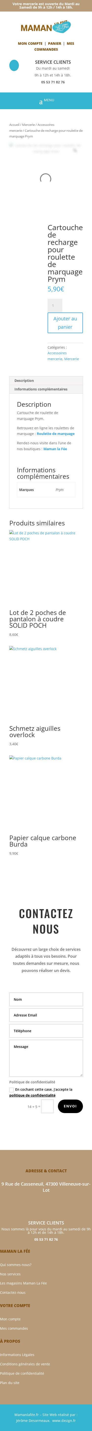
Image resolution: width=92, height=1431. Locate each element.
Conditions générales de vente (25, 1364)
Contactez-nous (13, 1292)
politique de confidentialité (32, 1095)
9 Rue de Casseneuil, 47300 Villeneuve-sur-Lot (46, 1187)
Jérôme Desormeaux (32, 1420)
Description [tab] (24, 380)
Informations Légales (17, 1354)
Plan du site (9, 1382)
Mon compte (30, 43)
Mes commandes (14, 1328)
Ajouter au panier (65, 322)
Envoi (70, 1106)
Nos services (10, 1274)
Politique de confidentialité (22, 1373)
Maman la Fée (55, 449)
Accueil (14, 124)
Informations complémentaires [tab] (40, 389)
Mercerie (28, 124)
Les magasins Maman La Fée (23, 1283)
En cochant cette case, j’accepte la (40, 1092)
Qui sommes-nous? (15, 1264)
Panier (54, 43)
